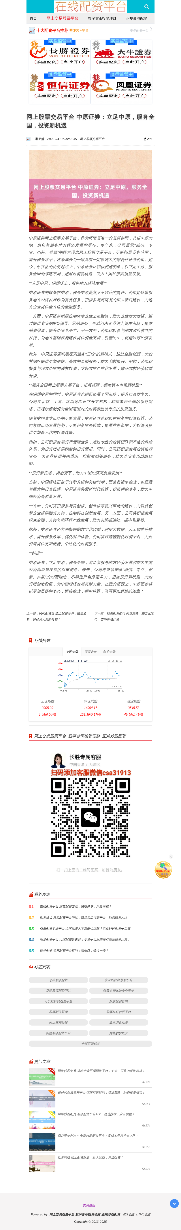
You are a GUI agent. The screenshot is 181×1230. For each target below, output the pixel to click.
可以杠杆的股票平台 (58, 1001)
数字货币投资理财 (102, 18)
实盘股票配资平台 (58, 1033)
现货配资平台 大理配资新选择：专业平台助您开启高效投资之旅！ (85, 939)
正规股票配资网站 (58, 990)
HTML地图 (143, 1214)
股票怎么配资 (118, 1022)
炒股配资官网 (118, 1001)
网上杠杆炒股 (58, 1022)
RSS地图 (128, 1214)
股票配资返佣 (58, 1012)
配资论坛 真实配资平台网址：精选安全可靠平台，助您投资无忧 (83, 917)
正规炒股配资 (136, 18)
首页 (33, 18)
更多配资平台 (139, 30)
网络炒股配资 (118, 1033)
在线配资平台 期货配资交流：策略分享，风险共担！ (76, 906)
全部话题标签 (90, 1043)
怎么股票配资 (58, 980)
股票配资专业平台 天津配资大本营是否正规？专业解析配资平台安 (85, 928)
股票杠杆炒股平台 (118, 1012)
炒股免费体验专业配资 (118, 990)
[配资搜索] (146, 6)
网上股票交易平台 (92, 139)
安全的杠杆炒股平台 (118, 980)
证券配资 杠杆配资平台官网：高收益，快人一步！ (74, 950)
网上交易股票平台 (62, 18)
